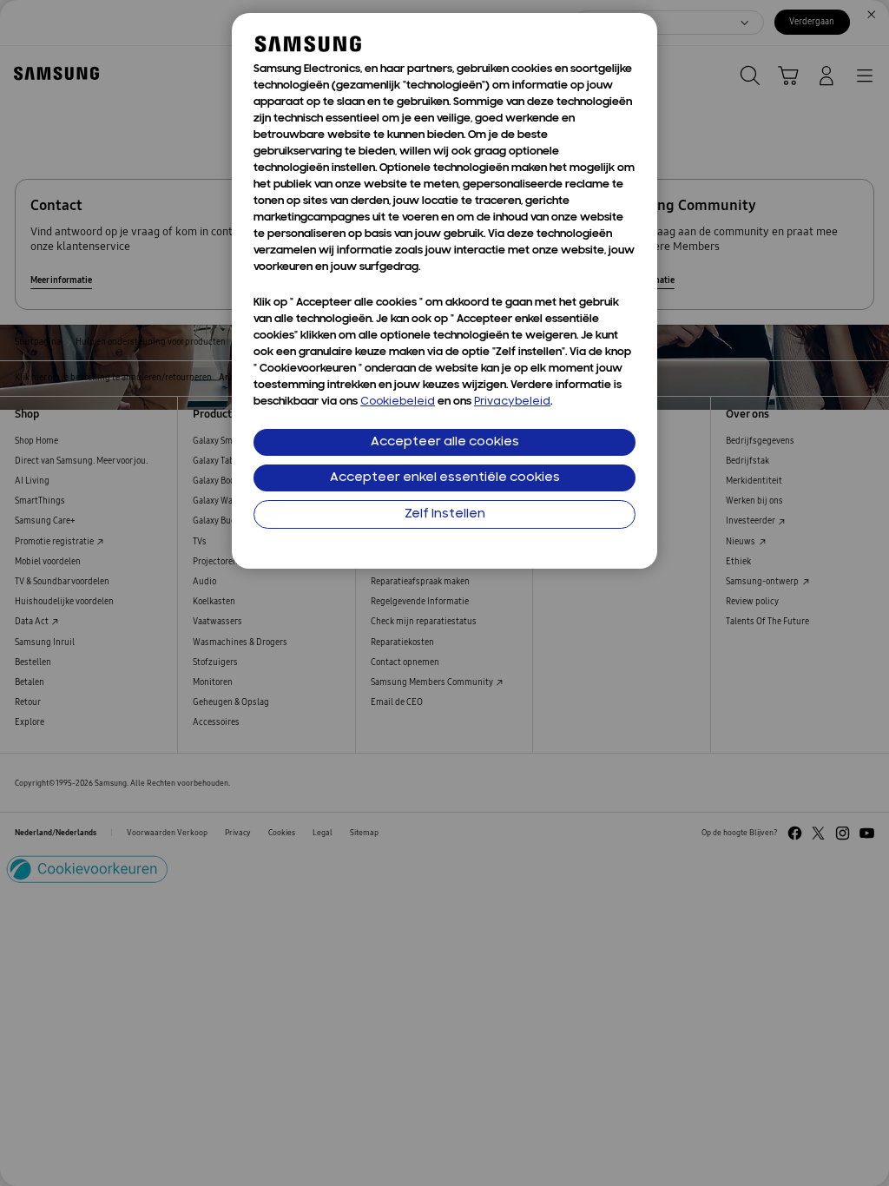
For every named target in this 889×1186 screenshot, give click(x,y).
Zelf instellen (445, 514)
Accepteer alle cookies (445, 442)
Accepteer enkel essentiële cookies (445, 477)
